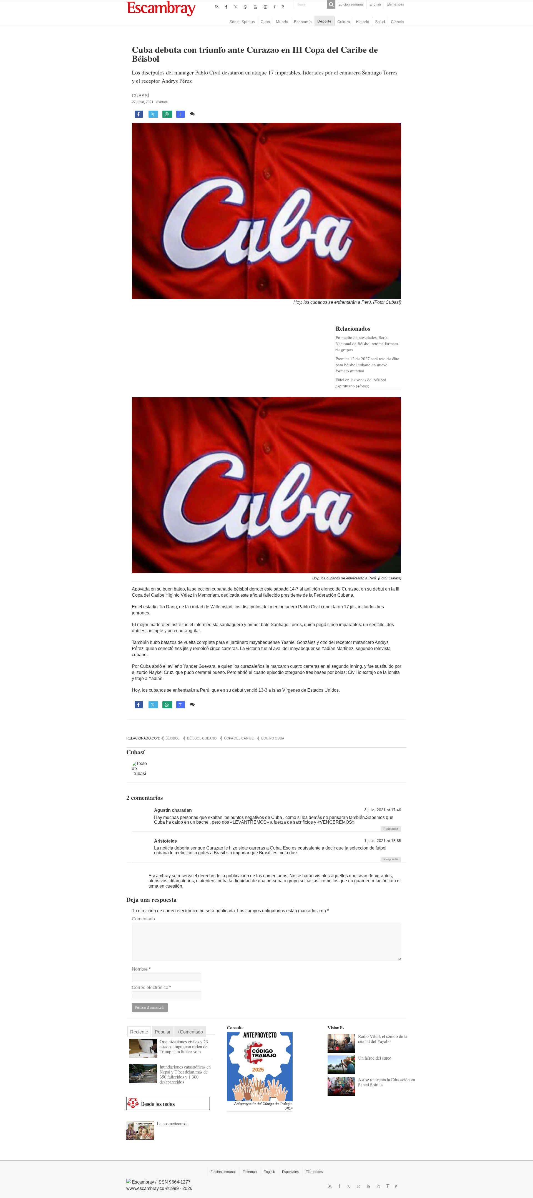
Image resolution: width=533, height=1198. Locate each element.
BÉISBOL (172, 738)
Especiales (290, 1172)
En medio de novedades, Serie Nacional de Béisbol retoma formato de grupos (367, 343)
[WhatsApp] (245, 7)
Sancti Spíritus (242, 21)
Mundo (282, 21)
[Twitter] (235, 7)
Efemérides (395, 4)
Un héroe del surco (374, 1058)
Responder (390, 828)
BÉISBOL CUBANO (202, 738)
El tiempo (250, 1172)
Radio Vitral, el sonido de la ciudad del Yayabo (382, 1038)
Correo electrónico (151, 987)
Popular (162, 1032)
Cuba (265, 21)
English (375, 4)
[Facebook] (226, 7)
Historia (362, 21)
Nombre (141, 969)
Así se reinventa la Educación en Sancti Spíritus (386, 1082)
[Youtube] (255, 7)
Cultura (343, 21)
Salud (380, 21)
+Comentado (190, 1032)
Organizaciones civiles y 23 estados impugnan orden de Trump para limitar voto (184, 1046)
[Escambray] (161, 8)
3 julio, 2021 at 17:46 (382, 810)
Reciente (139, 1032)
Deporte (324, 21)
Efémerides (314, 1172)
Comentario (143, 918)
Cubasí (140, 95)
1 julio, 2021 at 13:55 (382, 841)
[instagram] (265, 7)
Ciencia (397, 21)
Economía (303, 21)
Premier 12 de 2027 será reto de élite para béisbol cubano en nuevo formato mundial (367, 364)
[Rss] (217, 7)
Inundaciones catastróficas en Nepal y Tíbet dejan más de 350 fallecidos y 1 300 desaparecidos (185, 1074)
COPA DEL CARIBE (239, 738)
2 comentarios (211, 113)
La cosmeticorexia (172, 1123)
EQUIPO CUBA (272, 738)
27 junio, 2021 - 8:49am (150, 102)
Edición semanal (351, 4)
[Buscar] (331, 4)
